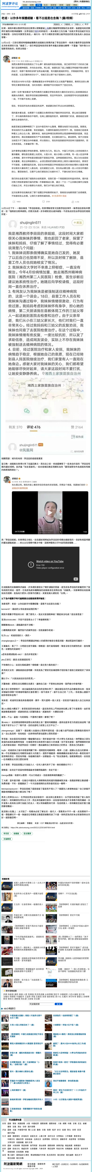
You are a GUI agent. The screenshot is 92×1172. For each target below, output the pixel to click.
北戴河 (65, 997)
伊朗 (5, 994)
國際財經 (52, 1123)
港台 (19, 1127)
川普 (25, 994)
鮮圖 (27, 1152)
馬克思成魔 (39, 994)
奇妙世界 (84, 1149)
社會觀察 (33, 1149)
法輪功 (6, 997)
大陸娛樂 (16, 1145)
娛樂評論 (60, 1145)
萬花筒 (76, 1149)
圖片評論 (11, 1133)
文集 (59, 8)
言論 (32, 8)
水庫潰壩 (49, 994)
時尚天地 (60, 1149)
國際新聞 (44, 1123)
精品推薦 (68, 1145)
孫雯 (44, 997)
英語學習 (72, 1139)
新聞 (32, 5)
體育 (9, 1127)
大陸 (28, 1123)
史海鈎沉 (25, 1136)
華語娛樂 (25, 1145)
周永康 (24, 999)
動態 (54, 8)
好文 (74, 8)
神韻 (21, 994)
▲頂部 (55, 1167)
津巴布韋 (72, 997)
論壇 (68, 5)
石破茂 (39, 997)
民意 (52, 10)
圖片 (58, 10)
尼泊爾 (37, 999)
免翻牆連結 (84, 1)
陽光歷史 (61, 1155)
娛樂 (61, 5)
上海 (47, 28)
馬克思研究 (51, 1155)
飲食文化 (16, 1149)
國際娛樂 (51, 1145)
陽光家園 (11, 1158)
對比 (83, 8)
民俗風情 (20, 1152)
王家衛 (30, 999)
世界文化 (55, 1139)
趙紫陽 (17, 999)
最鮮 (9, 1149)
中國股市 (20, 997)
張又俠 (82, 994)
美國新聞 (21, 1123)
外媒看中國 (39, 8)
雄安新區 (51, 997)
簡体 (76, 1)
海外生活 (51, 1136)
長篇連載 (20, 1142)
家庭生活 (33, 1136)
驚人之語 (48, 8)
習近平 (56, 994)
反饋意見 (65, 1164)
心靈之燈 (42, 1136)
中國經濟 (64, 994)
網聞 (64, 1123)
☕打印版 (74, 14)
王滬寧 (28, 997)
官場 (75, 1123)
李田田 (6, 834)
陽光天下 (78, 1155)
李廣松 (30, 823)
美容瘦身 (28, 1139)
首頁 (25, 5)
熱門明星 (33, 1145)
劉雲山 (80, 997)
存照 (88, 8)
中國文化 (11, 1139)
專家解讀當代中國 (38, 1155)
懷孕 (37, 31)
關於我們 (56, 1164)
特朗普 (13, 997)
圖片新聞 (31, 1127)
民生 (80, 1123)
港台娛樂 (42, 1145)
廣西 (16, 994)
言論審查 (7, 839)
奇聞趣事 (68, 1149)
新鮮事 (53, 5)
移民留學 (51, 1149)
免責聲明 (74, 1164)
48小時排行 (9, 1008)
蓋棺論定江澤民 (22, 1155)
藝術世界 (20, 1139)
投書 (78, 8)
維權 (85, 1123)
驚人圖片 (11, 1155)
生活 (46, 5)
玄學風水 (60, 1136)
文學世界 (11, 1142)
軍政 (14, 1123)
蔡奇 (5, 999)
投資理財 (46, 1139)
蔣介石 (58, 997)
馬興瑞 (31, 994)
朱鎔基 (11, 994)
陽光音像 (20, 1158)
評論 (39, 5)
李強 (33, 997)
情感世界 (25, 1149)
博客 (75, 5)
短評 (69, 8)
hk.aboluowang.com (32, 2)
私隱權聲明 (84, 1164)
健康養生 (16, 1136)
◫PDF (87, 14)
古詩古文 (37, 1139)
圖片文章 (28, 1142)
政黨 (64, 8)
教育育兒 (77, 1136)
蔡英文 (11, 999)
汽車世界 (42, 1149)
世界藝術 (81, 1139)
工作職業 (68, 1136)
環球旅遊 (11, 1152)
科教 (69, 1123)
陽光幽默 (69, 1155)
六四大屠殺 (73, 994)
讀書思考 (63, 1139)
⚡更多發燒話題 (10, 991)
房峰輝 (86, 997)
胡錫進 (16, 834)
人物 (59, 1123)
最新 (26, 8)
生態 (14, 1127)
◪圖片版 (82, 14)
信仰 (24, 1127)
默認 (86, 24)
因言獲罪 (27, 834)
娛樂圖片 (77, 1145)
